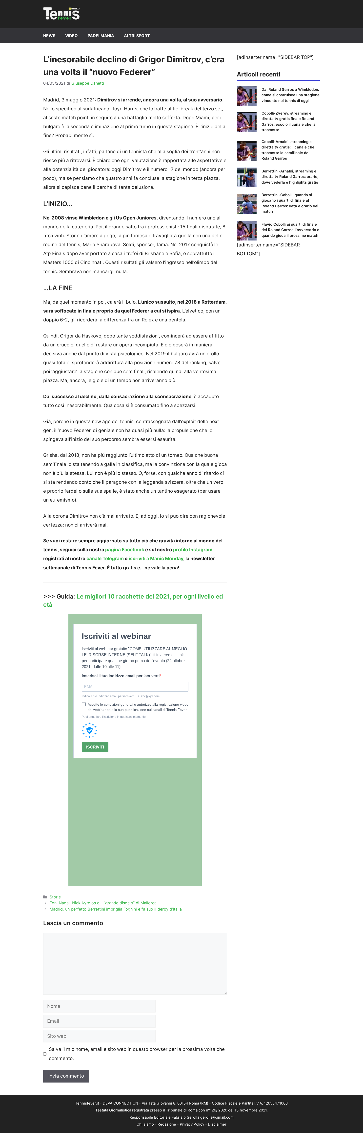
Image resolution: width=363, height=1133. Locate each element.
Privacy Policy (192, 1124)
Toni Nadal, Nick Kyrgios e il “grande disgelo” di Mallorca (103, 902)
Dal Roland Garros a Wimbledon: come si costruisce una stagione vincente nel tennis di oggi (291, 95)
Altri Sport (137, 35)
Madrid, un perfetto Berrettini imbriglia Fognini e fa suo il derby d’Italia (116, 909)
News (49, 35)
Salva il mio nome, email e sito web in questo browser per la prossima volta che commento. (137, 1053)
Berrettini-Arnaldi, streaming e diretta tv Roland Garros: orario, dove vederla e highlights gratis (290, 177)
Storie (55, 896)
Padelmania (101, 35)
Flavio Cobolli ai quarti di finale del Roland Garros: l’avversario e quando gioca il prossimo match (290, 230)
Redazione (167, 1124)
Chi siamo (145, 1124)
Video (71, 35)
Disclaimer (217, 1124)
